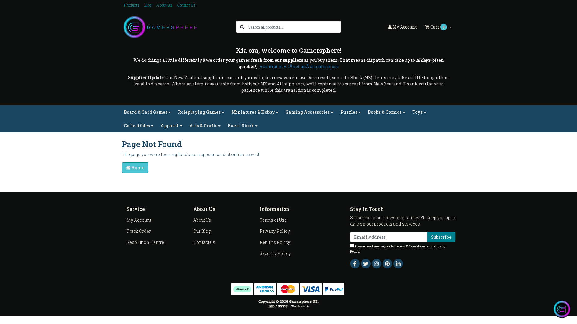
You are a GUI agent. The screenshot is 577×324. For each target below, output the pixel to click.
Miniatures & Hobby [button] (253, 112)
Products (131, 5)
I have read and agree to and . (398, 249)
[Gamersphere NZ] (160, 26)
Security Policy (275, 253)
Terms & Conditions (410, 246)
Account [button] (404, 27)
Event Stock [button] (241, 125)
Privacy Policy (275, 231)
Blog (147, 5)
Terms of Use (273, 220)
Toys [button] (417, 112)
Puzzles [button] (348, 112)
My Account (139, 220)
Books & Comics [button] (384, 112)
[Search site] (242, 27)
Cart (437, 27)
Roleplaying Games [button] (199, 112)
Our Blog (202, 231)
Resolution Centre (145, 242)
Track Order (139, 231)
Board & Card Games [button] (145, 112)
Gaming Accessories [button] (307, 112)
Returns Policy (275, 242)
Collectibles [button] (137, 125)
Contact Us (186, 5)
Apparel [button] (169, 125)
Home (137, 167)
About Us (164, 5)
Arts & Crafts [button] (203, 125)
